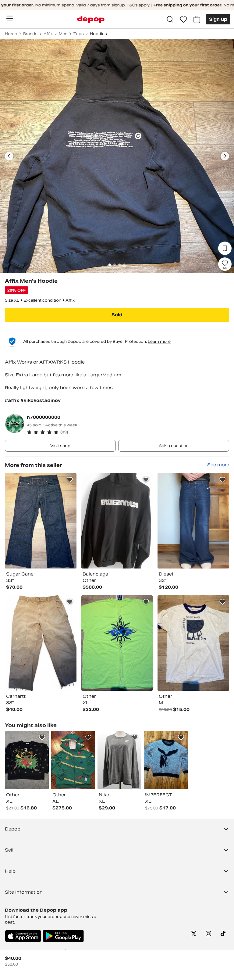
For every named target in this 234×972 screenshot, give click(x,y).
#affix (12, 400)
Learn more (159, 341)
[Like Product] (70, 479)
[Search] (170, 19)
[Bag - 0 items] (197, 19)
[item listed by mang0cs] (166, 760)
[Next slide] (225, 156)
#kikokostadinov (40, 400)
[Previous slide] (9, 156)
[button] (128, 432)
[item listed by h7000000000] (40, 520)
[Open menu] (9, 18)
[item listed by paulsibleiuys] (119, 760)
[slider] (117, 156)
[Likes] (183, 19)
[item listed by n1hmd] (27, 760)
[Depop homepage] (91, 19)
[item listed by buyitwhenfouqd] (73, 760)
